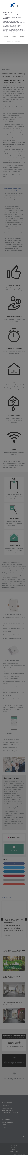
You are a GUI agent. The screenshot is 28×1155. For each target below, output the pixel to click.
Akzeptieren (22, 36)
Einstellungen (14, 36)
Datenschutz (10, 41)
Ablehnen (6, 36)
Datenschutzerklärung (18, 30)
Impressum (17, 41)
